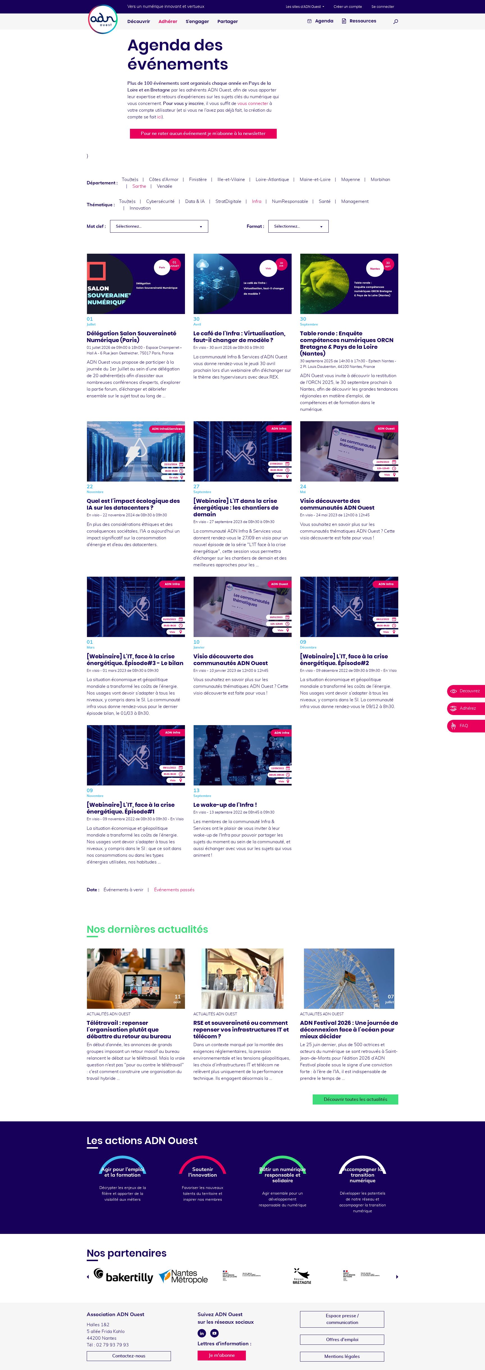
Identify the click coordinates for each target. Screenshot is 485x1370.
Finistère (198, 179)
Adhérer (168, 21)
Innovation (140, 208)
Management (355, 201)
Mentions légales (342, 1356)
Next (397, 1277)
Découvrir (138, 21)
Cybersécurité (160, 201)
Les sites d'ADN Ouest (304, 6)
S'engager (197, 21)
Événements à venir (123, 890)
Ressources (362, 21)
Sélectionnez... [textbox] (128, 226)
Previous (88, 1277)
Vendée (164, 186)
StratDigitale (228, 201)
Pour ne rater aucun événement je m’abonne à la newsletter (203, 133)
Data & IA (195, 201)
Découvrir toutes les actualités (355, 1099)
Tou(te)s (130, 179)
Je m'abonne (222, 1355)
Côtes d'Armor (164, 179)
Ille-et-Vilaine (231, 179)
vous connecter (252, 103)
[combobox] (159, 226)
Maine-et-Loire (315, 179)
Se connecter (383, 6)
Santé (325, 201)
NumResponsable (290, 201)
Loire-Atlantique (272, 179)
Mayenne (350, 179)
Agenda (323, 21)
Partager (228, 21)
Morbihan (380, 179)
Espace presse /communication (342, 1319)
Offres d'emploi (342, 1339)
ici (159, 117)
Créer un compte (348, 6)
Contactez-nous (128, 1356)
